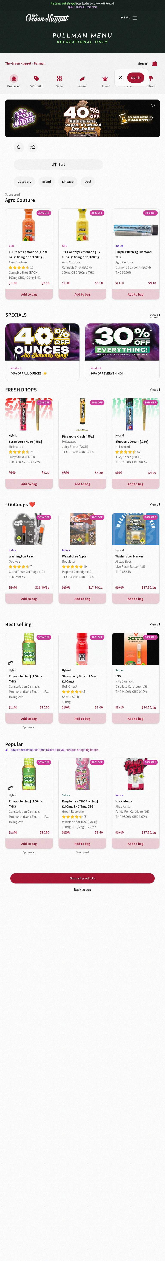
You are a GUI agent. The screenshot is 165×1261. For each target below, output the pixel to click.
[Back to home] (47, 18)
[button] (129, 18)
